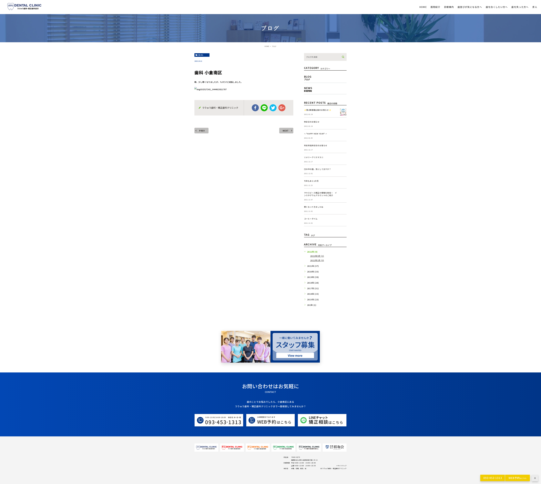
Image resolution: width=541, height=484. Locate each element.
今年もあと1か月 (311, 181)
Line (264, 107)
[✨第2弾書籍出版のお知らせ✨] (343, 112)
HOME (267, 46)
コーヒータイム (311, 218)
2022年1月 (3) (317, 260)
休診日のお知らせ (312, 121)
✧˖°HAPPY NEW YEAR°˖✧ (315, 133)
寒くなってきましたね (313, 207)
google (281, 107)
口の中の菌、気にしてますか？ (317, 169)
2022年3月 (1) (317, 256)
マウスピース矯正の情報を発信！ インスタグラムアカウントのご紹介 (320, 194)
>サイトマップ (341, 466)
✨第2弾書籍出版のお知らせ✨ (317, 110)
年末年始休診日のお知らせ (315, 145)
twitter (273, 107)
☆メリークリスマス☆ (313, 157)
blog (200, 55)
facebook (255, 107)
